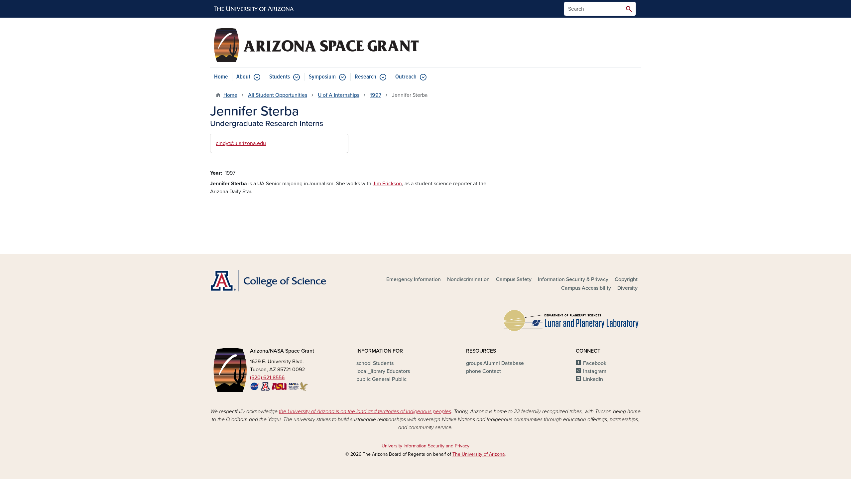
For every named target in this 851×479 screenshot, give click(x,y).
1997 (375, 95)
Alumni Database (495, 363)
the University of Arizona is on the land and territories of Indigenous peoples (365, 411)
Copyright (626, 279)
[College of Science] (279, 281)
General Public (381, 379)
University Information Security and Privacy (425, 446)
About (243, 77)
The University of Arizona (478, 454)
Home (221, 77)
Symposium (322, 77)
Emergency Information (413, 279)
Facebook (594, 363)
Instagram (594, 371)
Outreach (406, 77)
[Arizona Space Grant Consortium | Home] (316, 45)
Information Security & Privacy (573, 279)
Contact (483, 371)
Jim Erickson (387, 183)
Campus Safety (514, 279)
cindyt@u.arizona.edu (241, 143)
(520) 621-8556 (267, 377)
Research (365, 77)
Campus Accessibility (586, 288)
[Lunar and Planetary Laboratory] (572, 318)
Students (279, 77)
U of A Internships (338, 95)
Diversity (627, 288)
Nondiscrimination (468, 279)
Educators (383, 371)
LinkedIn (593, 379)
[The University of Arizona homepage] (254, 9)
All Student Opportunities (277, 95)
